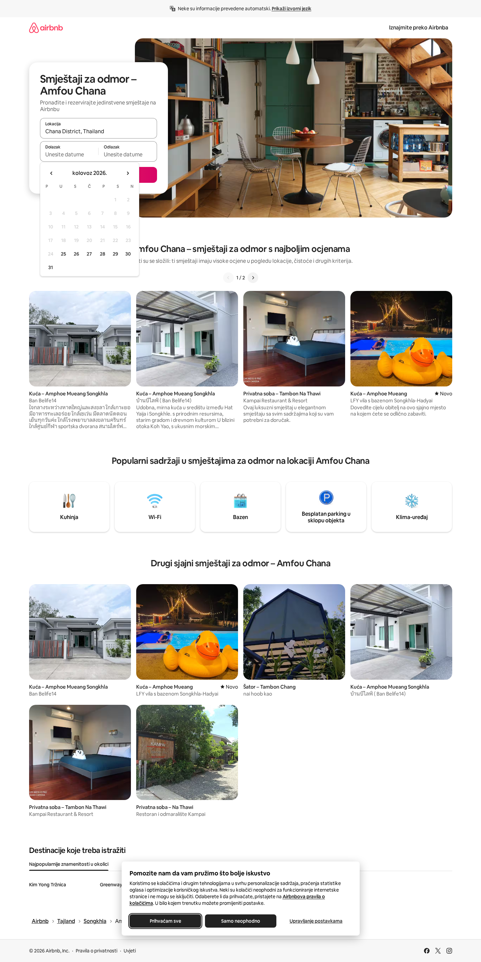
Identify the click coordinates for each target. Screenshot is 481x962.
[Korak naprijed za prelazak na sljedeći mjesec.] (128, 173)
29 (115, 254)
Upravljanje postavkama (316, 921)
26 (76, 254)
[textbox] (69, 154)
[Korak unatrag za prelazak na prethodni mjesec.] (52, 173)
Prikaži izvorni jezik (291, 9)
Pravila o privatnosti (96, 951)
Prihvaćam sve (165, 921)
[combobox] (98, 131)
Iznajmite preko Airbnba (418, 27)
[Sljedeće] (253, 277)
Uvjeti (130, 951)
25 (63, 254)
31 (50, 267)
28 (102, 254)
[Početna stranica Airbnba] (46, 27)
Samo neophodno (240, 921)
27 (89, 254)
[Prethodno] (228, 277)
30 (128, 254)
